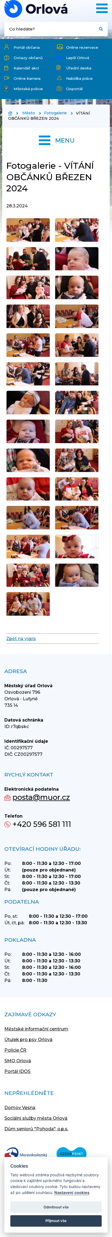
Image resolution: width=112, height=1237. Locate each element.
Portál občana (27, 47)
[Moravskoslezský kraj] (25, 1154)
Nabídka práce (79, 78)
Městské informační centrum (36, 1029)
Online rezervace (82, 47)
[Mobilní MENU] (102, 8)
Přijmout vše (56, 1220)
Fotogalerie (55, 112)
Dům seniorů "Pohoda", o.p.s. (36, 1128)
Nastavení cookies (71, 1192)
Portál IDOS (17, 1071)
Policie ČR (15, 1050)
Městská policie (28, 89)
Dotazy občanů (28, 58)
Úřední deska (78, 68)
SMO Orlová (17, 1060)
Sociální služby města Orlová (35, 1118)
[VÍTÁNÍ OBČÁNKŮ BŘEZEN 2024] (35, 9)
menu (64, 140)
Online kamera (27, 78)
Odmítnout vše (56, 1207)
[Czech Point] (71, 1154)
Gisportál (74, 89)
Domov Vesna (19, 1107)
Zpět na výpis (21, 638)
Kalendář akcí (26, 68)
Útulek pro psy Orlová (28, 1039)
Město (28, 112)
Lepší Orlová (77, 58)
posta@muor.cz (41, 797)
